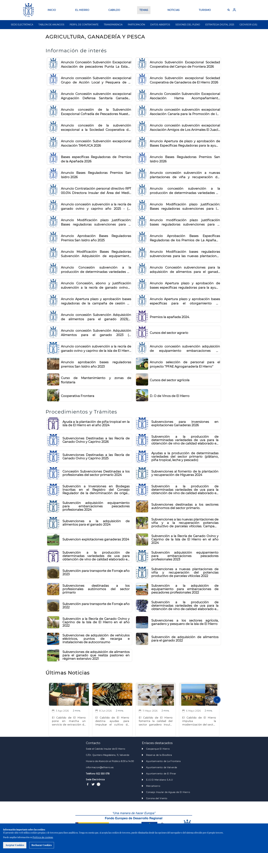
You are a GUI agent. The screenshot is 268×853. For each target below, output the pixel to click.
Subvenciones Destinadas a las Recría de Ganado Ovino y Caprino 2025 (96, 456)
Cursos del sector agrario (169, 333)
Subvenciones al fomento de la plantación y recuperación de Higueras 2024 (185, 473)
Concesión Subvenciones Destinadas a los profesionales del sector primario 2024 (96, 473)
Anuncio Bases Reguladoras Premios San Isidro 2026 (185, 159)
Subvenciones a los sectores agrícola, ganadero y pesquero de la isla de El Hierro (185, 622)
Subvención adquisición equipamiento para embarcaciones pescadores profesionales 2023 (185, 556)
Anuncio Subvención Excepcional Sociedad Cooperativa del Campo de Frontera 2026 (185, 64)
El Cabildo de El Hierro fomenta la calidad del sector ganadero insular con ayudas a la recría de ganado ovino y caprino (156, 721)
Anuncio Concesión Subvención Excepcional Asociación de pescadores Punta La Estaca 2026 (96, 64)
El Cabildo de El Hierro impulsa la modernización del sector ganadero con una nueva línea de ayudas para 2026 (199, 721)
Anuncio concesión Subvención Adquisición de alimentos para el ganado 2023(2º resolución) (96, 317)
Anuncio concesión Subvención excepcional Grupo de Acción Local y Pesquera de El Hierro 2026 (96, 80)
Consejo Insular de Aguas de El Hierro (168, 792)
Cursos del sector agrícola (170, 380)
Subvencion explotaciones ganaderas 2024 (96, 539)
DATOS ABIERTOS (160, 24)
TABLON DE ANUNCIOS (51, 24)
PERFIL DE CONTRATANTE (84, 24)
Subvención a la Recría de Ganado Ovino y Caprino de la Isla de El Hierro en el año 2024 (185, 539)
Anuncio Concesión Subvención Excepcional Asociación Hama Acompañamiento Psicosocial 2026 (185, 96)
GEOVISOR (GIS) (248, 24)
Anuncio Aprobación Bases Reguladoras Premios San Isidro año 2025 (96, 238)
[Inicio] (28, 10)
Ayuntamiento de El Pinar (161, 773)
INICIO (52, 10)
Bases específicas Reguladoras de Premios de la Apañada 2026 (96, 159)
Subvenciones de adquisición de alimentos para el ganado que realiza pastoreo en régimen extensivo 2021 (96, 655)
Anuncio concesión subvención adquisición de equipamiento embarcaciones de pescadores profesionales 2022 (185, 348)
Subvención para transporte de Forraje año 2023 (96, 572)
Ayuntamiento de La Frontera (163, 761)
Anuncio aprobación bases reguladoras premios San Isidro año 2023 (96, 364)
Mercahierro (153, 786)
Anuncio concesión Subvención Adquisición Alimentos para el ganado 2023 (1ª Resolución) (96, 333)
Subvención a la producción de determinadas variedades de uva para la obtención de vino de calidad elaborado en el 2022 (185, 605)
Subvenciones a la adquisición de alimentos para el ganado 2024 (96, 522)
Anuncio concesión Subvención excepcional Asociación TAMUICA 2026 (96, 143)
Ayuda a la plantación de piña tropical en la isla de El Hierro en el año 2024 (96, 423)
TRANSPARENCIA (113, 24)
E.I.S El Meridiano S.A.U (159, 779)
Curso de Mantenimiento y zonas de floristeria (96, 380)
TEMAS (143, 10)
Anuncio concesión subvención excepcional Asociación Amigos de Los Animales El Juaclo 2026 (185, 127)
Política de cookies (43, 837)
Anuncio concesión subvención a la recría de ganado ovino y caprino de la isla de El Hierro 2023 (96, 348)
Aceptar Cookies (14, 845)
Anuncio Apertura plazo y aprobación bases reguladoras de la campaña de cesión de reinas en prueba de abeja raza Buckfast (96, 301)
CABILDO (114, 10)
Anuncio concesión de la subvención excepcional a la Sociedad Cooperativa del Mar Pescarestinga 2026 (96, 127)
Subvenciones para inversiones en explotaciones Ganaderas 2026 (185, 423)
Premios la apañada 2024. (170, 317)
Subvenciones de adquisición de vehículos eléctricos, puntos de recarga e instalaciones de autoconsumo (96, 639)
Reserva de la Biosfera (159, 755)
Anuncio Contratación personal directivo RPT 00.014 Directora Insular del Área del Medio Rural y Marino (96, 191)
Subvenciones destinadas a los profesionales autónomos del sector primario (96, 589)
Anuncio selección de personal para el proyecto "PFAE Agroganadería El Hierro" (185, 364)
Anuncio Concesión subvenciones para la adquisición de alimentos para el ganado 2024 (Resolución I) (185, 270)
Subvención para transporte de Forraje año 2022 (96, 605)
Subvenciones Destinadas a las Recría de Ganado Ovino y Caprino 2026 (96, 440)
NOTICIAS (174, 10)
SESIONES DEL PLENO (187, 24)
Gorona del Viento (156, 798)
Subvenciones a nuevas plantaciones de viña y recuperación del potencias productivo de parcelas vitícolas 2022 (185, 572)
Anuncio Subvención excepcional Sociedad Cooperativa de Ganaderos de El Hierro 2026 (185, 80)
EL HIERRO (82, 10)
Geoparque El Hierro (158, 748)
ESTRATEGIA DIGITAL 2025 (219, 24)
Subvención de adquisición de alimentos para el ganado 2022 (185, 638)
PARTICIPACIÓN (136, 24)
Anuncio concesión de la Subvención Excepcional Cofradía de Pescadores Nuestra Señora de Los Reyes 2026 (96, 112)
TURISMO (205, 10)
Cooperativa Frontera (77, 396)
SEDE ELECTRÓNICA (22, 24)
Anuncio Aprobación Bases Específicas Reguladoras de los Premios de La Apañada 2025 (185, 238)
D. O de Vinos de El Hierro (170, 396)
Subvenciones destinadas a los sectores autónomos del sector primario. (185, 506)
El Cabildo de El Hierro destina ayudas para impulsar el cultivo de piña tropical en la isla (112, 721)
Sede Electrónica (95, 779)
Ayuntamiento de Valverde (161, 767)
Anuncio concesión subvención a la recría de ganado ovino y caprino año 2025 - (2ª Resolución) (96, 206)
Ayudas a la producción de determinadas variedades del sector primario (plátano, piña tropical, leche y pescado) (185, 456)
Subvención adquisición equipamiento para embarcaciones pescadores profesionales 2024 (96, 506)
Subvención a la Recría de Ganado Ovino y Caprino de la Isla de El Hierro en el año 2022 (96, 622)
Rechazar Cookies (41, 845)
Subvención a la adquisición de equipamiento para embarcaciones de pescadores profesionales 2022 (185, 589)
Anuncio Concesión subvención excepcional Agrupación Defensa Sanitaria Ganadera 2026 (96, 96)
